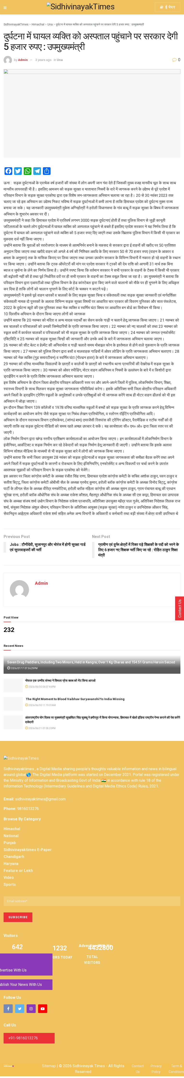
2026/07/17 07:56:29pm (24, 668)
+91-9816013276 (23, 1038)
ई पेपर (169, 7)
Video (9, 877)
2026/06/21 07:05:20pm (42, 728)
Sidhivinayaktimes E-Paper (28, 849)
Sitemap (49, 1066)
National (11, 836)
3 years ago (43, 60)
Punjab (10, 842)
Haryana (11, 863)
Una (60, 60)
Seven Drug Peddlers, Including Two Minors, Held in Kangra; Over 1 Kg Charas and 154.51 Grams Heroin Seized (91, 662)
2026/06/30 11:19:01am (42, 705)
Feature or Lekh (18, 870)
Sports (10, 884)
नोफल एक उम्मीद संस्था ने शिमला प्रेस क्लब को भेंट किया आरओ (60, 680)
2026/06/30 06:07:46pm (42, 686)
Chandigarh (14, 856)
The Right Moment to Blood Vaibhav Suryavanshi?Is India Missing (75, 699)
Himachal (12, 829)
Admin (23, 60)
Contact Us (180, 608)
